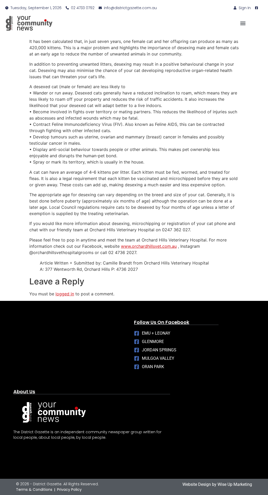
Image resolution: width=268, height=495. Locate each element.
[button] (242, 23)
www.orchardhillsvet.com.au (149, 246)
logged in (64, 293)
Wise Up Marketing (234, 484)
